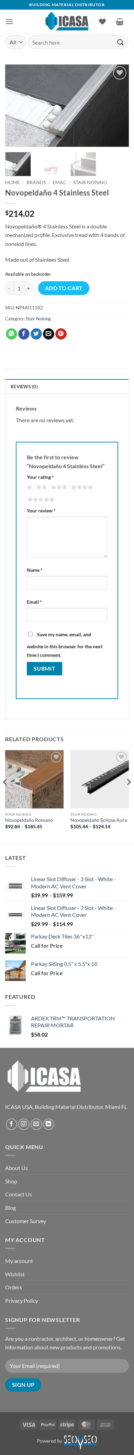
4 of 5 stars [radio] (81, 487)
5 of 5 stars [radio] (40, 499)
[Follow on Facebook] (11, 1124)
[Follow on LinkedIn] (48, 1124)
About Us (16, 1167)
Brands (36, 182)
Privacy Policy (21, 1300)
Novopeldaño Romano (29, 820)
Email (34, 602)
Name (35, 570)
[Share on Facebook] (24, 334)
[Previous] (16, 105)
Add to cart (64, 288)
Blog (10, 1207)
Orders (13, 1287)
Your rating (40, 477)
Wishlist (15, 1274)
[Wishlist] (102, 21)
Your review (41, 510)
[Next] (118, 105)
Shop (11, 1181)
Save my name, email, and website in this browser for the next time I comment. (64, 644)
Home (12, 182)
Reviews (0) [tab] (24, 386)
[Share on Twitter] (36, 334)
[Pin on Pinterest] (61, 334)
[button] (9, 21)
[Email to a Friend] (48, 334)
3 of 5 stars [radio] (58, 487)
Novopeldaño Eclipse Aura (98, 820)
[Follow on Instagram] (24, 1124)
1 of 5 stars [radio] (28, 487)
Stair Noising (90, 182)
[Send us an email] (36, 1124)
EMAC (60, 182)
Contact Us (18, 1194)
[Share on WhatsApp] (11, 334)
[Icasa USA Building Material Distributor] (67, 21)
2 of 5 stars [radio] (40, 487)
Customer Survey (25, 1221)
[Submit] (120, 42)
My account (19, 1260)
